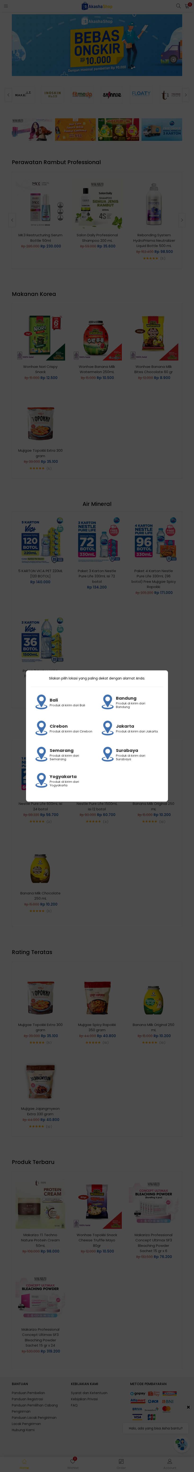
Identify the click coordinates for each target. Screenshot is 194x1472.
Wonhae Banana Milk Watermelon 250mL (97, 369)
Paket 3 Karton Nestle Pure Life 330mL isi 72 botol (97, 576)
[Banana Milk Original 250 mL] (153, 993)
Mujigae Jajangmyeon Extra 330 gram (40, 1111)
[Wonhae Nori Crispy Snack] (40, 335)
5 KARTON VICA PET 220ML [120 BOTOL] (40, 573)
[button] (186, 6)
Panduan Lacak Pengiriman (34, 1417)
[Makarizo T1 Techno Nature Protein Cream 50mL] (40, 1203)
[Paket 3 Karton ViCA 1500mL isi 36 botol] (40, 639)
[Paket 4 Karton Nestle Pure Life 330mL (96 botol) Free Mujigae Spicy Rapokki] (153, 539)
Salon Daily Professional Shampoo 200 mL (97, 238)
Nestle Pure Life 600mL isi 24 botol (40, 806)
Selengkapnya (96, 64)
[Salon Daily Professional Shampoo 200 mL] (97, 203)
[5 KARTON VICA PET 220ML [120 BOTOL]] (40, 539)
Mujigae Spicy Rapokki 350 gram (97, 1027)
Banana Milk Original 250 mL (153, 806)
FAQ (74, 1405)
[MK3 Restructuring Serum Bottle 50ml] (40, 203)
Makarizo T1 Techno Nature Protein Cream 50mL (40, 1240)
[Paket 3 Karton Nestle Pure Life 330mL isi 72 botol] (97, 539)
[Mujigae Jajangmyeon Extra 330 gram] (40, 1077)
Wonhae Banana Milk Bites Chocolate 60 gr (153, 369)
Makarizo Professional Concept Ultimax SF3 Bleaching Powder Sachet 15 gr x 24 (40, 1337)
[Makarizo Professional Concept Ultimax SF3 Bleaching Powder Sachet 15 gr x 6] (153, 1203)
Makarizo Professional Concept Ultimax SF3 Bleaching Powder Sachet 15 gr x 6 (153, 1243)
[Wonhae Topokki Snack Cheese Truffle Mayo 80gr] (97, 1203)
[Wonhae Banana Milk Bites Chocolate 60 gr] (153, 335)
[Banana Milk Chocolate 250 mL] (40, 861)
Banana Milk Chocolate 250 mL (40, 896)
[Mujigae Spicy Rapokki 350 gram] (97, 993)
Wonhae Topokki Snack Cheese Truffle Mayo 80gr (97, 1240)
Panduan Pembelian (28, 1393)
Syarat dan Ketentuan (89, 1393)
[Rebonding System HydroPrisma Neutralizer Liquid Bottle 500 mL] (154, 203)
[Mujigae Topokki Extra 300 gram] (40, 419)
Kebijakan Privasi (84, 1399)
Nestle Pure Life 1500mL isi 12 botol (97, 806)
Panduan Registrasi (27, 1399)
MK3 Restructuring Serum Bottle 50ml (40, 238)
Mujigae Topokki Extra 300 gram (40, 453)
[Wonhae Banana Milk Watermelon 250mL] (97, 335)
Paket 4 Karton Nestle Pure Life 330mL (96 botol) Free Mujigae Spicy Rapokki (154, 578)
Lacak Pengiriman (26, 1423)
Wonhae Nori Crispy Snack (40, 369)
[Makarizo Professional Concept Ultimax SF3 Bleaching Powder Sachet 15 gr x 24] (40, 1298)
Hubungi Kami (23, 1430)
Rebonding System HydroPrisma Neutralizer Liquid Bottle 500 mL (154, 240)
